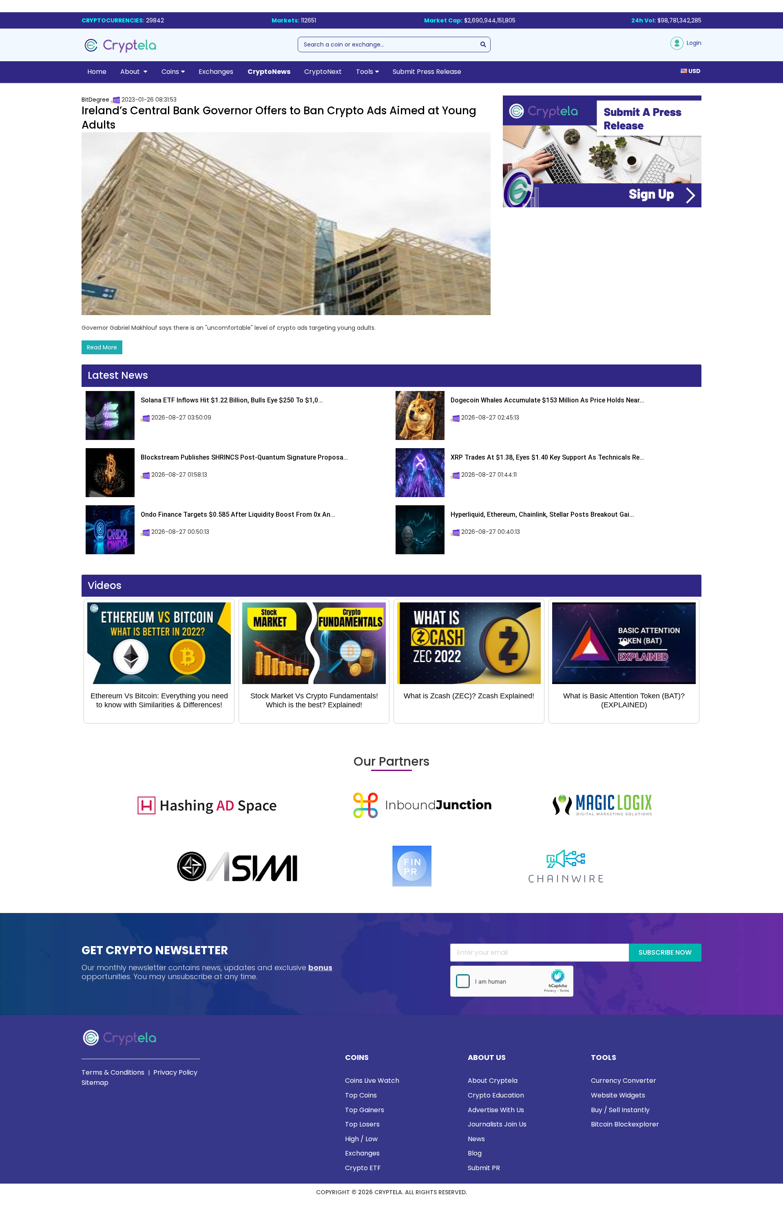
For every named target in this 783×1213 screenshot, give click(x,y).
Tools (364, 71)
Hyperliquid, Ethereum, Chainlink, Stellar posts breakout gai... (542, 514)
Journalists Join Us (497, 1124)
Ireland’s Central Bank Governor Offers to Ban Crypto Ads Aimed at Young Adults (279, 117)
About (131, 71)
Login (692, 43)
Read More (102, 347)
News (476, 1139)
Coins (170, 71)
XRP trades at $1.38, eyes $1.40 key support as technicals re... (547, 457)
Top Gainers (364, 1110)
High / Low (361, 1139)
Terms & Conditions (113, 1072)
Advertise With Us (496, 1110)
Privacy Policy (175, 1072)
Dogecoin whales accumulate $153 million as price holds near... (547, 400)
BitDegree (95, 100)
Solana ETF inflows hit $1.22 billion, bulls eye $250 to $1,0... (232, 400)
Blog (475, 1153)
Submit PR (484, 1168)
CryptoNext (323, 71)
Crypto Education (496, 1095)
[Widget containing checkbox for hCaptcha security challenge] (511, 981)
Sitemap (95, 1082)
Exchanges (216, 71)
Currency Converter (623, 1080)
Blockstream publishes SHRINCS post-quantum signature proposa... (244, 457)
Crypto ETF (363, 1168)
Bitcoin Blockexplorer (625, 1124)
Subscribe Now (665, 952)
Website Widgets (618, 1095)
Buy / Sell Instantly (620, 1110)
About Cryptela (493, 1080)
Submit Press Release (427, 71)
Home (96, 71)
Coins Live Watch (372, 1080)
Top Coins (361, 1095)
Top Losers (362, 1124)
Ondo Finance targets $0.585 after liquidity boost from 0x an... (238, 514)
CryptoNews (269, 71)
